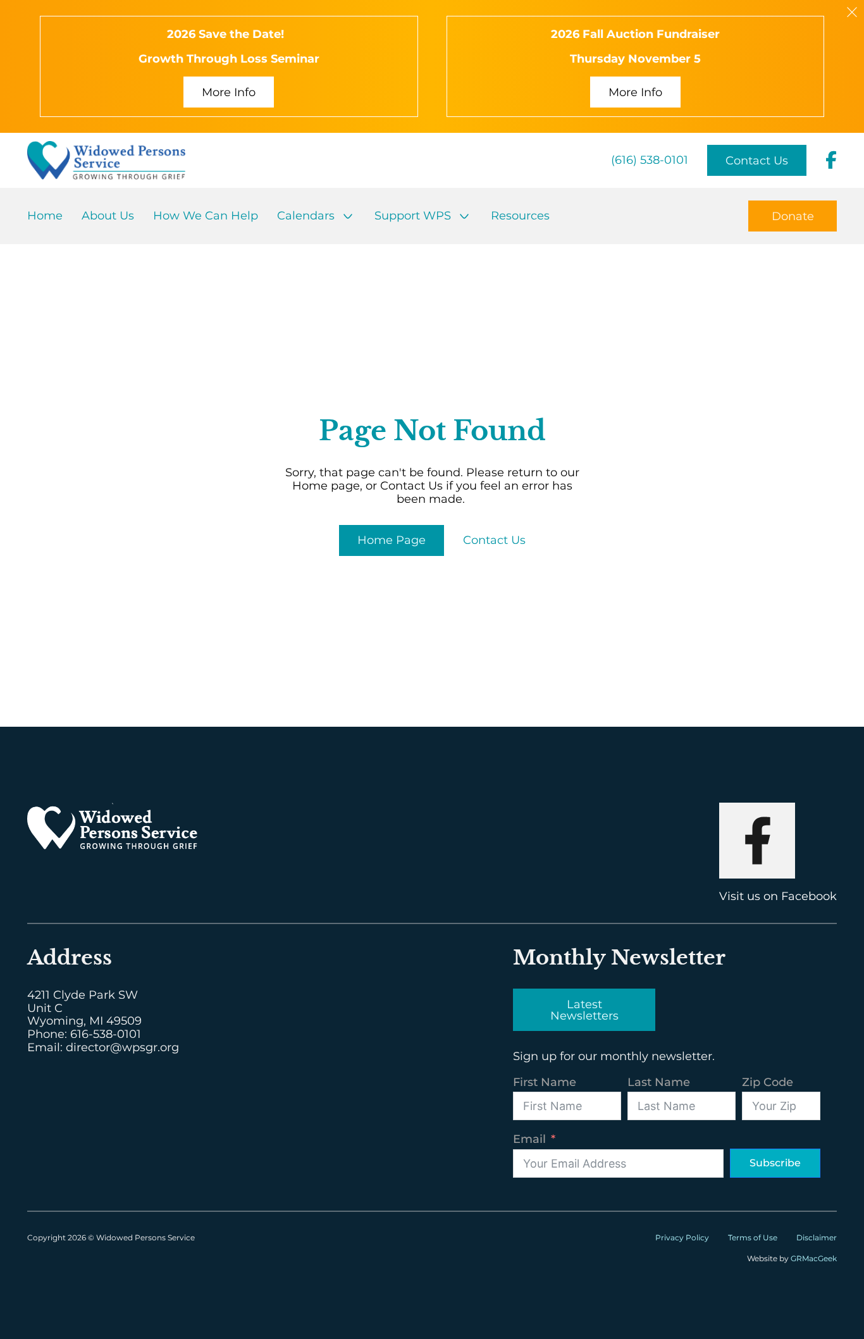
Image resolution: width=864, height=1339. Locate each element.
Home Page (391, 540)
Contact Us (756, 161)
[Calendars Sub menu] (347, 216)
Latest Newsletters (584, 1010)
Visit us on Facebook (778, 896)
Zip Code (767, 1082)
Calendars (306, 216)
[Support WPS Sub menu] (464, 216)
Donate (793, 216)
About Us (108, 216)
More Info (229, 92)
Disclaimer (816, 1237)
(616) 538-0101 (649, 160)
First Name (544, 1082)
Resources (520, 216)
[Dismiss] (852, 12)
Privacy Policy (682, 1237)
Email (529, 1139)
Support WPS (412, 216)
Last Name (658, 1082)
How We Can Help (205, 216)
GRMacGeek (814, 1258)
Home (45, 216)
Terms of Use (752, 1237)
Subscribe (775, 1163)
